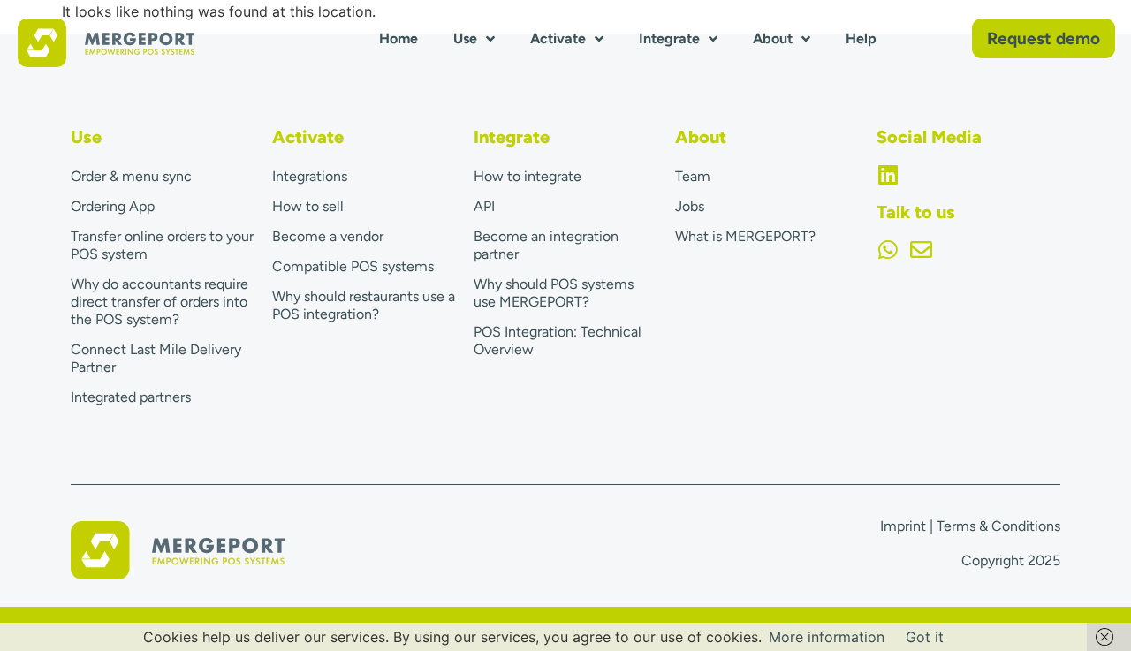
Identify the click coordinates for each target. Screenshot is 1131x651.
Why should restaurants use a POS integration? (363, 305)
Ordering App (113, 206)
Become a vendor (327, 236)
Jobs (689, 206)
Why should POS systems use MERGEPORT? (554, 293)
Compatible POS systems (353, 266)
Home (398, 38)
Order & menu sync (131, 176)
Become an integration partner (546, 245)
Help (861, 38)
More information (826, 637)
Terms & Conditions (998, 526)
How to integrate (527, 176)
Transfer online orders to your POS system (162, 245)
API (484, 206)
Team (692, 176)
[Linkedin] (888, 174)
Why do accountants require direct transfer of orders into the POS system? (159, 302)
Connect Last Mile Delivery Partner (156, 358)
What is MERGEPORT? (745, 236)
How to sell (308, 206)
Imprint (903, 526)
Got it (925, 637)
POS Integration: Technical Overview (557, 340)
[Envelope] (921, 249)
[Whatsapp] (888, 249)
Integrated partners (131, 397)
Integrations (309, 176)
